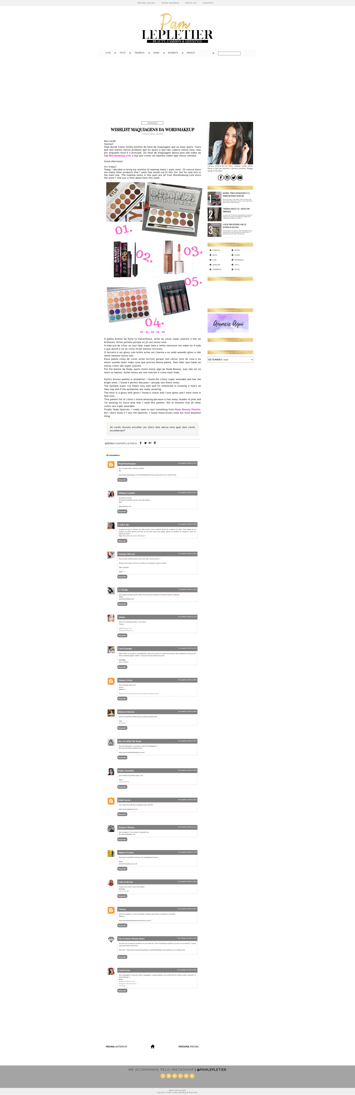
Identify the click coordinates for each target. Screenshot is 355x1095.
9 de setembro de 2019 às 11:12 (187, 799)
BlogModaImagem (127, 463)
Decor (237, 250)
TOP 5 (236, 265)
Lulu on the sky (125, 882)
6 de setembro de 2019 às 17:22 (187, 463)
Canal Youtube (141, 693)
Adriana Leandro (126, 493)
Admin (121, 617)
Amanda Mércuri (126, 554)
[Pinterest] (155, 444)
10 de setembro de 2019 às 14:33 (186, 970)
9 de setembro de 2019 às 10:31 (187, 741)
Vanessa (122, 909)
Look (108, 53)
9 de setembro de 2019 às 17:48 (187, 852)
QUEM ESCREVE (170, 3)
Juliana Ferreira (126, 852)
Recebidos (173, 53)
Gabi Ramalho (125, 648)
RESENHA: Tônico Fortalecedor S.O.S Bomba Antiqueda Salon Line (236, 194)
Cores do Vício (124, 782)
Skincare (216, 265)
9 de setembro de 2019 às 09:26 (187, 680)
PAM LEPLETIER (177, 1090)
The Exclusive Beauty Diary (131, 938)
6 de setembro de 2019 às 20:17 (187, 492)
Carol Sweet (124, 970)
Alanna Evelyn (125, 680)
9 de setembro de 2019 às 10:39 (187, 770)
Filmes (156, 53)
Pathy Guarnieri (126, 770)
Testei (122, 53)
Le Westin (123, 590)
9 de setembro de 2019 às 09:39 (187, 711)
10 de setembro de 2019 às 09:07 (186, 909)
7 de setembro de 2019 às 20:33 (187, 589)
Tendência (139, 53)
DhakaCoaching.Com (126, 630)
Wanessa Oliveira (126, 827)
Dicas (153, 134)
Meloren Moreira (126, 712)
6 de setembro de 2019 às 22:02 (187, 524)
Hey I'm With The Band (129, 741)
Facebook (150, 693)
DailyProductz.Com (125, 628)
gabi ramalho (123, 662)
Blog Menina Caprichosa (127, 693)
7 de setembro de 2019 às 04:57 (187, 553)
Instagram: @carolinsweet (127, 983)
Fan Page (122, 986)
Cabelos (216, 250)
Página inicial (146, 3)
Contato (208, 3)
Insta (157, 693)
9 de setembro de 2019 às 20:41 (187, 881)
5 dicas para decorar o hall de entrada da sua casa (234, 226)
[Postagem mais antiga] (189, 1047)
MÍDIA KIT (191, 3)
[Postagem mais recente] (116, 1047)
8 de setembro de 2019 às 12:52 (187, 616)
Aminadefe (122, 723)
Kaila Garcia (124, 800)
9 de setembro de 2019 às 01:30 (187, 648)
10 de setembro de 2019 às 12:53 (186, 938)
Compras (146, 134)
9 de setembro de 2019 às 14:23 (187, 827)
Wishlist (191, 53)
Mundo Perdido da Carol (127, 981)
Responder (122, 480)
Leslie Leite (123, 524)
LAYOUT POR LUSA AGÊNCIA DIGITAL (177, 1092)
